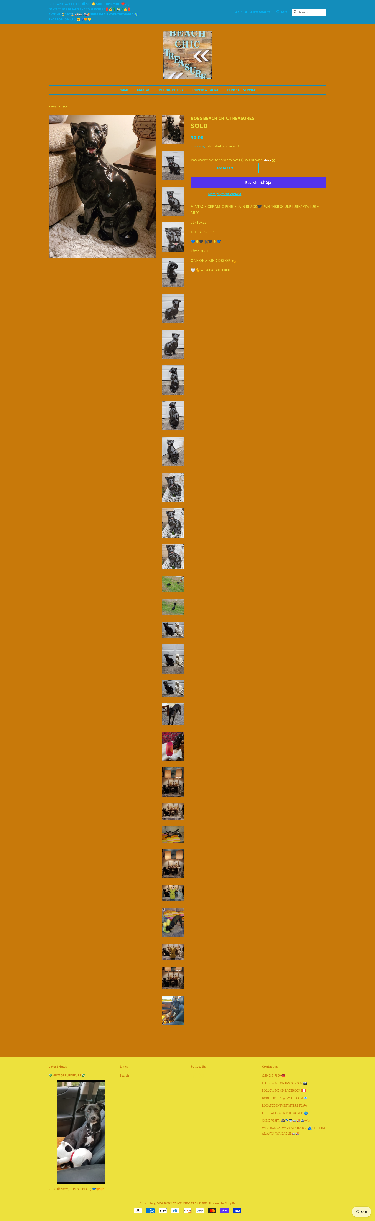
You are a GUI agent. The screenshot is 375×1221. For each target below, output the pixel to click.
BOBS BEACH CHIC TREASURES (186, 1203)
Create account (259, 12)
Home (52, 107)
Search (124, 1075)
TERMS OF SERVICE (241, 90)
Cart (284, 12)
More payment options (224, 194)
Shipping (198, 146)
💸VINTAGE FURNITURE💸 (67, 1075)
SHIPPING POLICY (205, 90)
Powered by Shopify (222, 1203)
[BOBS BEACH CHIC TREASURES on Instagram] (201, 1076)
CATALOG (143, 90)
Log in (238, 12)
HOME (124, 90)
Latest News (58, 1066)
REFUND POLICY (171, 90)
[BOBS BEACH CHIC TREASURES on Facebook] (193, 1076)
